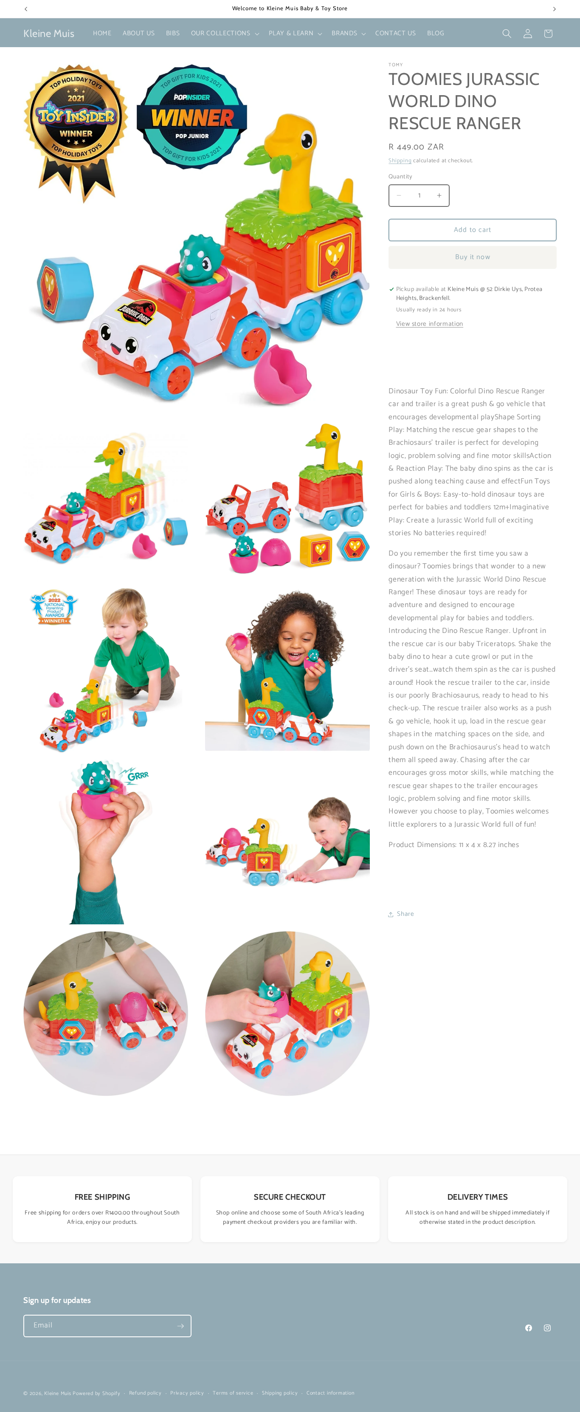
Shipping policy (280, 1393)
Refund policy (145, 1393)
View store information (430, 323)
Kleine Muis (57, 1393)
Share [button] (405, 914)
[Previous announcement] (26, 9)
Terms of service (233, 1393)
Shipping (400, 160)
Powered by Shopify (96, 1393)
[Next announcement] (554, 9)
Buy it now (472, 257)
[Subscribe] (180, 1326)
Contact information (331, 1393)
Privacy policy (187, 1393)
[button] (224, 33)
